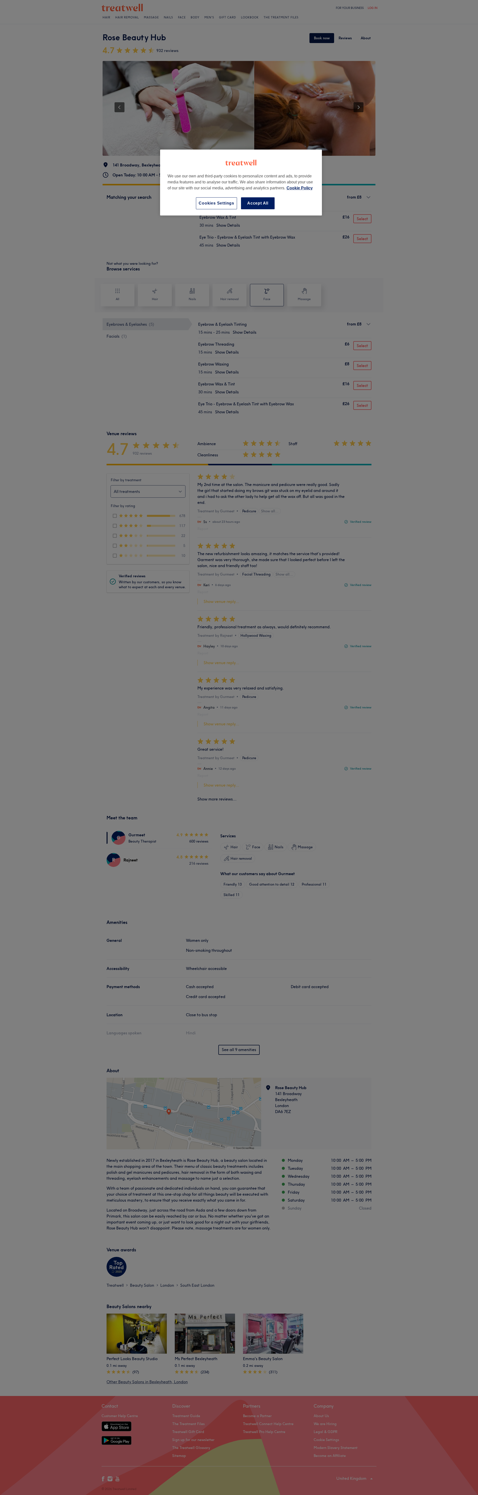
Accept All (257, 203)
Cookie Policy (300, 188)
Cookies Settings (216, 203)
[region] (241, 182)
